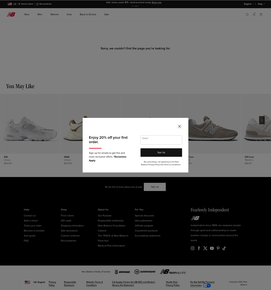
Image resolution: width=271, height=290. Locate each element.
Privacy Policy (154, 165)
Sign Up (161, 152)
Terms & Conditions (172, 165)
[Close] (179, 126)
